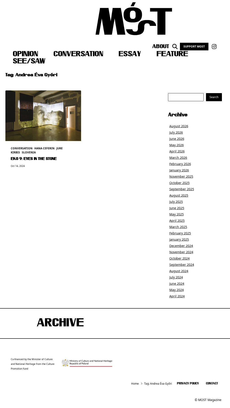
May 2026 (176, 145)
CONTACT (212, 383)
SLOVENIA (29, 152)
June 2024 (176, 283)
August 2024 (178, 271)
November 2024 (181, 252)
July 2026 (176, 132)
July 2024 (176, 277)
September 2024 (181, 264)
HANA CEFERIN (44, 148)
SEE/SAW (29, 61)
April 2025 (177, 220)
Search (214, 97)
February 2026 (180, 164)
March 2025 (178, 227)
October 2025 (179, 183)
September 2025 (181, 189)
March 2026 (178, 157)
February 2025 (180, 233)
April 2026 (177, 151)
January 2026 (179, 170)
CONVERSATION (78, 54)
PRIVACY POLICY (188, 383)
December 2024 (181, 246)
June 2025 (176, 208)
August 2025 (178, 195)
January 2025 (179, 239)
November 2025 (181, 176)
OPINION (25, 54)
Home (135, 384)
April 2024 (177, 296)
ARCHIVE (60, 323)
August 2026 (178, 126)
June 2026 (176, 139)
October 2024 (179, 258)
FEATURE (172, 54)
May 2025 (176, 214)
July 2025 (176, 202)
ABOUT (160, 46)
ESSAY (130, 54)
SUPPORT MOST (194, 46)
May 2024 (176, 290)
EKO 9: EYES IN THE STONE (34, 159)
